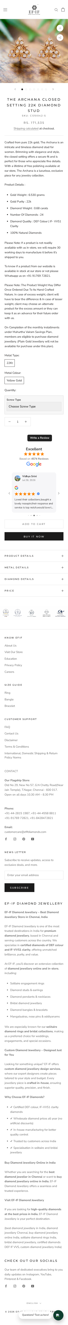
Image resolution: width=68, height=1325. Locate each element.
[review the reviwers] (16, 488)
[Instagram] (14, 838)
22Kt (10, 363)
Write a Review (39, 438)
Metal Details (17, 567)
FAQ (7, 727)
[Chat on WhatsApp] (58, 1315)
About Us (10, 645)
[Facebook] (6, 838)
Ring (7, 693)
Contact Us (11, 733)
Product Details (19, 555)
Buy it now (34, 536)
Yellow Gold (14, 380)
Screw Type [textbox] (14, 400)
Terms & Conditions (17, 747)
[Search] (56, 9)
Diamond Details (19, 579)
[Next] (53, 89)
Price (9, 590)
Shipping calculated (26, 128)
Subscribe (19, 887)
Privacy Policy (13, 665)
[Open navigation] (5, 9)
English (32, 1303)
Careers (9, 672)
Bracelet (10, 706)
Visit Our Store (14, 652)
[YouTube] (32, 838)
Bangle (9, 699)
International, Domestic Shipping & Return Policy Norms (31, 755)
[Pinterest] (23, 838)
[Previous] (15, 89)
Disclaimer (11, 740)
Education (11, 659)
